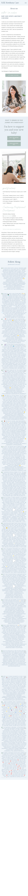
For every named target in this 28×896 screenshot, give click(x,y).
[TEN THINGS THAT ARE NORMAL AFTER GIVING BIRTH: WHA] (14, 611)
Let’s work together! (13, 75)
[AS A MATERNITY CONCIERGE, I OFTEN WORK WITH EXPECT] (14, 739)
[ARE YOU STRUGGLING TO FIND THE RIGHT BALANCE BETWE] (14, 662)
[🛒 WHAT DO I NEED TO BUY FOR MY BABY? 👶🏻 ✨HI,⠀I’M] (14, 305)
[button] (25, 2)
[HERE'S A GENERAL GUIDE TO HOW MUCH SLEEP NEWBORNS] (14, 713)
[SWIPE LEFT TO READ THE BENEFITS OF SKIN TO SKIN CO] (14, 688)
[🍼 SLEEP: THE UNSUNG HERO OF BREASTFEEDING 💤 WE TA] (14, 458)
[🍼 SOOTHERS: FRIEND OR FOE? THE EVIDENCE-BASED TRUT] (14, 382)
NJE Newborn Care (10, 3)
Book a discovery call (14, 144)
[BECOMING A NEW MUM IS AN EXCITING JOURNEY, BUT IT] (14, 764)
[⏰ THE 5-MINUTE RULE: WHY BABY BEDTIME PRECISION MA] (14, 331)
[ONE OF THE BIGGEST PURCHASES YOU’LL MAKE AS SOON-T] (14, 560)
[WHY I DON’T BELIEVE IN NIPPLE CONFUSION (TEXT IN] (14, 586)
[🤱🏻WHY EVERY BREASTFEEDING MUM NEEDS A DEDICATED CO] (14, 356)
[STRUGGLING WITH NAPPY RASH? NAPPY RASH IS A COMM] (14, 535)
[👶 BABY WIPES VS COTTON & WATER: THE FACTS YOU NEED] (14, 407)
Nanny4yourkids (8, 216)
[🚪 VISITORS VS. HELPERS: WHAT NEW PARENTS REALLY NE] (14, 433)
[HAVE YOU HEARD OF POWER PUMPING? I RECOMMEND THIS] (14, 509)
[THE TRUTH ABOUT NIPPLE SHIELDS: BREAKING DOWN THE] (14, 280)
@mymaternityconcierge (14, 264)
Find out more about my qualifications (12, 229)
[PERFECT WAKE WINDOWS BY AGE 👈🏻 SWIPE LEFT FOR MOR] (14, 637)
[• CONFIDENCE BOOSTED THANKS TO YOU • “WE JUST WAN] (14, 484)
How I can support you (14, 138)
